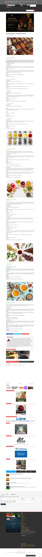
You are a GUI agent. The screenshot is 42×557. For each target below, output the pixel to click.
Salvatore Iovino (13, 517)
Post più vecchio (32, 383)
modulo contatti (32, 533)
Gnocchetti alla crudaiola (13, 482)
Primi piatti (22, 515)
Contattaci (34, 555)
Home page (20, 383)
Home (27, 555)
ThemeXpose (23, 551)
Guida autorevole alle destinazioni (25, 528)
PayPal (13, 525)
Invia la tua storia (23, 524)
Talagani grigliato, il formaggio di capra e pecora (16, 473)
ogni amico (28, 421)
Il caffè (22, 521)
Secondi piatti (22, 516)
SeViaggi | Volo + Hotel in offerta (25, 527)
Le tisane (22, 522)
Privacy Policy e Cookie (24, 523)
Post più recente (8, 383)
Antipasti (22, 514)
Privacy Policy (30, 555)
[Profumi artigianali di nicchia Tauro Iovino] (20, 22)
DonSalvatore (13, 4)
